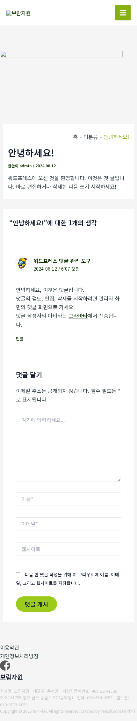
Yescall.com (111, 711)
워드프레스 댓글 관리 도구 (62, 261)
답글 (20, 339)
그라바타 (78, 315)
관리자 (128, 711)
